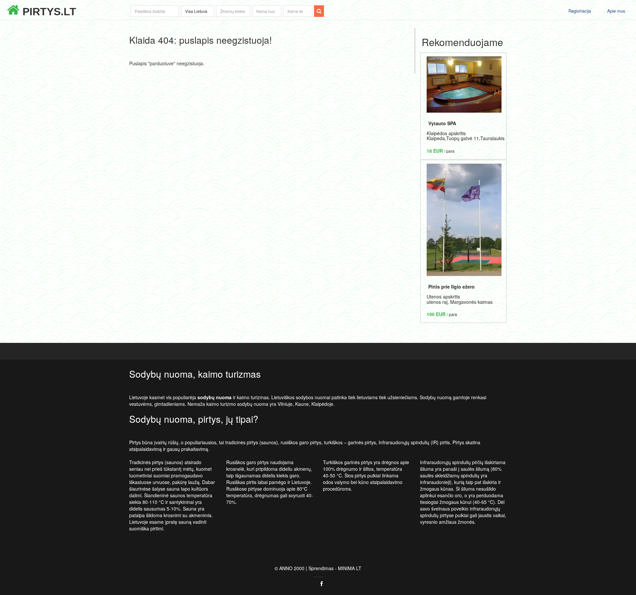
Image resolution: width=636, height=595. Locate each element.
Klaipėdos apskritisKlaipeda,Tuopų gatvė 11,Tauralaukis (465, 135)
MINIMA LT (349, 568)
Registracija (579, 11)
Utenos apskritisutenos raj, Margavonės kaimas (460, 299)
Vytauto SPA (442, 123)
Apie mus (616, 11)
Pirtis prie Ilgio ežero (451, 286)
